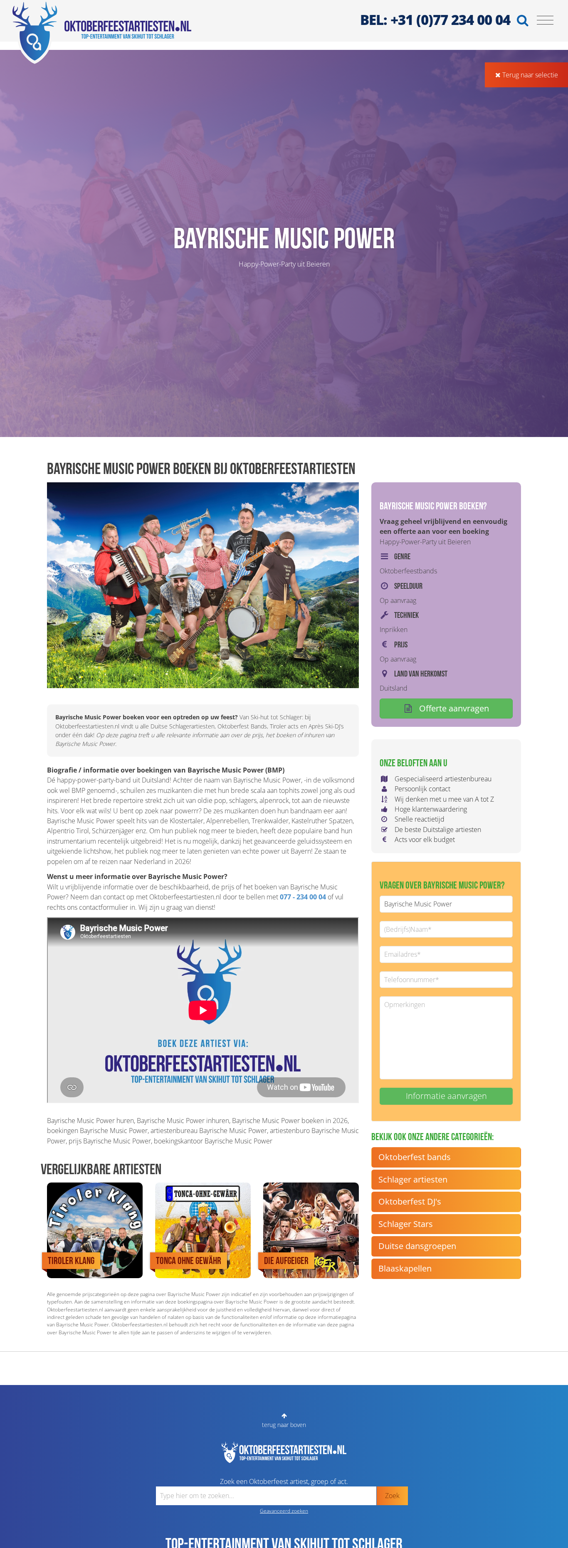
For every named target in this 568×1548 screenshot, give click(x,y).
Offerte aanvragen (453, 708)
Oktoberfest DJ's (409, 1201)
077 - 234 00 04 (303, 896)
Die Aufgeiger (286, 1260)
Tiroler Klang (71, 1260)
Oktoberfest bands (414, 1157)
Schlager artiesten (412, 1179)
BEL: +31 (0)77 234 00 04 (435, 19)
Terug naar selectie (529, 74)
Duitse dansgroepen (417, 1246)
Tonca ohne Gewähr (188, 1260)
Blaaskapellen (405, 1268)
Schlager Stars (405, 1224)
